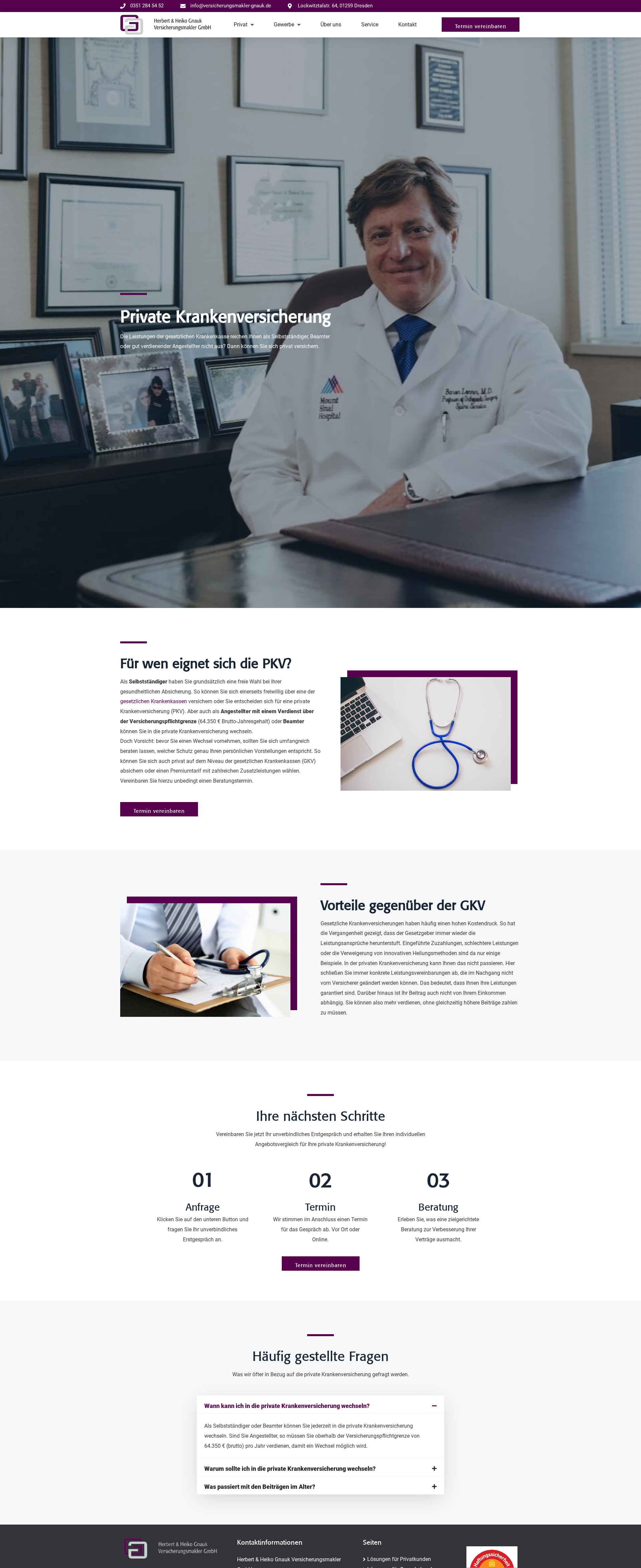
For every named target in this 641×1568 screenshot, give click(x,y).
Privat (240, 24)
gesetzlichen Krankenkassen (153, 701)
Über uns (330, 24)
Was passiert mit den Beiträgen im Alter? (259, 1486)
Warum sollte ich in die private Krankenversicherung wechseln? (290, 1468)
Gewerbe (284, 24)
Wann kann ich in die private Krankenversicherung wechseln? (287, 1405)
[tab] (320, 1404)
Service (369, 24)
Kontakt (407, 24)
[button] (480, 24)
